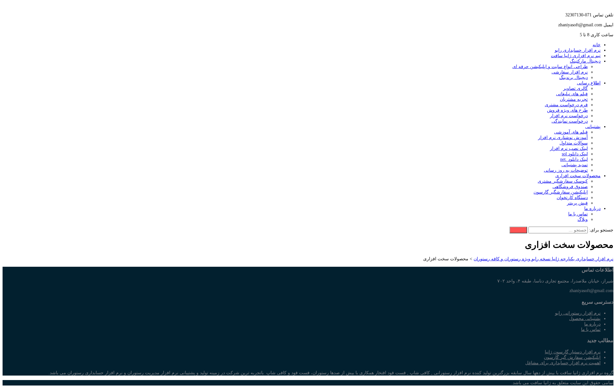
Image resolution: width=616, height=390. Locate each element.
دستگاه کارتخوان (572, 197)
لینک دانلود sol (575, 154)
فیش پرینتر (577, 203)
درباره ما (592, 208)
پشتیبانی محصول (585, 318)
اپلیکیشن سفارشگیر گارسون (561, 192)
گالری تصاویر (575, 88)
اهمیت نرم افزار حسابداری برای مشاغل (563, 362)
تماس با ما (578, 214)
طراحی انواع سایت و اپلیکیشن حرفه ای (550, 66)
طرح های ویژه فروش (567, 110)
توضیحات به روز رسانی (566, 170)
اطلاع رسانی (589, 83)
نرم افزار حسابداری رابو (578, 50)
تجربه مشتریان (574, 99)
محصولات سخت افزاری (578, 175)
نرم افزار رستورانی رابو (578, 313)
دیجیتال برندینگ (573, 77)
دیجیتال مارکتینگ (585, 61)
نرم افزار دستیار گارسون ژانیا (573, 352)
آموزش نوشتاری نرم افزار (563, 137)
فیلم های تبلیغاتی (572, 93)
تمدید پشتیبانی (574, 164)
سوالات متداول (574, 143)
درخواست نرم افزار (569, 115)
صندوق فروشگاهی (570, 186)
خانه (597, 44)
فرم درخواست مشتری (566, 104)
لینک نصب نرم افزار (569, 148)
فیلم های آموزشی (571, 132)
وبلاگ (583, 219)
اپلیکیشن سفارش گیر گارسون (572, 357)
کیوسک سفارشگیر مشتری (563, 181)
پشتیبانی (593, 126)
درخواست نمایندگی (570, 121)
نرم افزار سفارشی (570, 72)
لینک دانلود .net (574, 159)
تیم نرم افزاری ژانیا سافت (576, 55)
